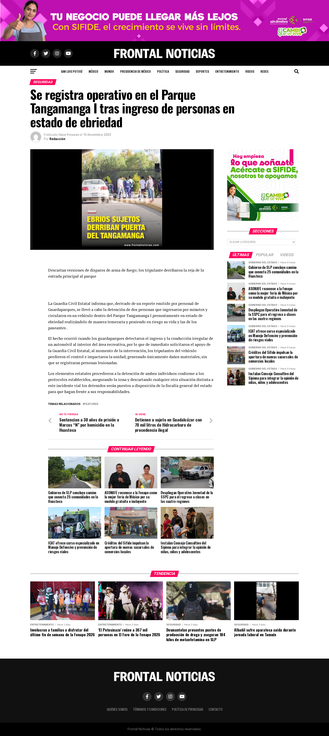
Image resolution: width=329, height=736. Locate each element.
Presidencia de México (135, 71)
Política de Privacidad (187, 709)
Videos (249, 71)
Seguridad (182, 71)
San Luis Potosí (71, 71)
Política (163, 71)
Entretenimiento (227, 71)
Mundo (109, 71)
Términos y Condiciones (150, 709)
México (93, 71)
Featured (91, 404)
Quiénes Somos (117, 709)
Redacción (57, 139)
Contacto (215, 709)
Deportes (202, 71)
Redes (264, 71)
